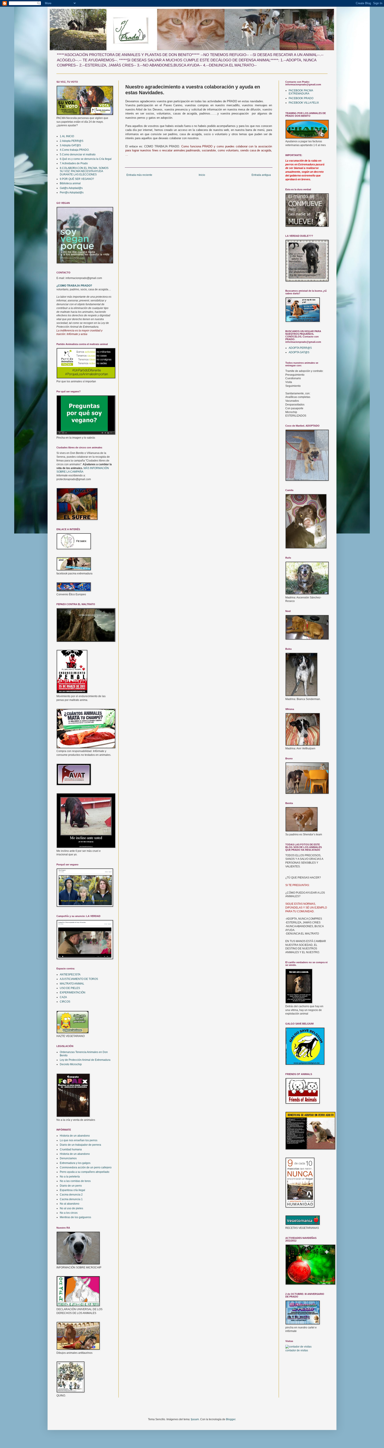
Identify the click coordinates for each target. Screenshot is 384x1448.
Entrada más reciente (139, 174)
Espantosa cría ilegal (72, 1190)
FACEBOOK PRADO (301, 98)
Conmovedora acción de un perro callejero (86, 1167)
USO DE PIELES (70, 988)
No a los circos (69, 1212)
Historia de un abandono (75, 1135)
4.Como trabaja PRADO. (74, 149)
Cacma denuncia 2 (71, 1194)
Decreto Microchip (71, 1064)
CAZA (63, 997)
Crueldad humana (71, 1149)
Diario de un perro (71, 1185)
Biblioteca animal (70, 183)
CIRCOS (65, 1001)
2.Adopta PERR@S (71, 140)
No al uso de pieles (71, 1208)
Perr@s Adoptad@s (72, 192)
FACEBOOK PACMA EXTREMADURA (301, 92)
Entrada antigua (261, 174)
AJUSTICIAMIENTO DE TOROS (79, 979)
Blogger (230, 1419)
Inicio (202, 174)
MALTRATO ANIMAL (72, 983)
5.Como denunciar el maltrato (78, 154)
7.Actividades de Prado (74, 163)
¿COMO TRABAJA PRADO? (74, 285)
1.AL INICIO (67, 136)
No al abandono (69, 1203)
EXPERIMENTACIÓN (72, 992)
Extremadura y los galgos (75, 1163)
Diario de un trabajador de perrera (80, 1144)
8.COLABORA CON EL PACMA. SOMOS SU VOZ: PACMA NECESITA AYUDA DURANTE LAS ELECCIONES (84, 171)
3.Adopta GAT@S (70, 145)
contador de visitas (296, 1350)
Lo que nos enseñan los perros (78, 1140)
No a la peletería (70, 1176)
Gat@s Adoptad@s (71, 188)
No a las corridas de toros (75, 1181)
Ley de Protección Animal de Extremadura (85, 1059)
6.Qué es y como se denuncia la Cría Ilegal (86, 158)
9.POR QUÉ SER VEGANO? (77, 178)
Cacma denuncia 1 (71, 1199)
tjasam (195, 1419)
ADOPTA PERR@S (300, 347)
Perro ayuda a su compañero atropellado (84, 1171)
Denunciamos (68, 1158)
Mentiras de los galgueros (75, 1217)
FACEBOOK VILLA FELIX (304, 102)
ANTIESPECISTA (70, 974)
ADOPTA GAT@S (299, 352)
